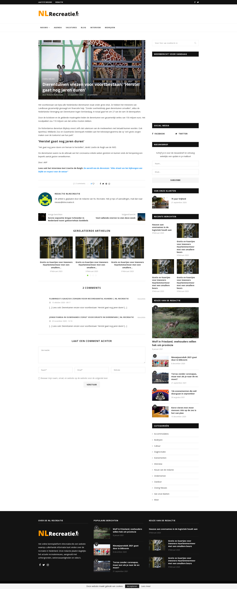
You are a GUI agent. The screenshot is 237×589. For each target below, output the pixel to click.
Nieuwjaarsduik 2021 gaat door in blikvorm (184, 358)
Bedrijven (110, 27)
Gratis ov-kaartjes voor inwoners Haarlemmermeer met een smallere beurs (186, 246)
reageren (141, 299)
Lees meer (146, 586)
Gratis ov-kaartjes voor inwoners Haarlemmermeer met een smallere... (56, 265)
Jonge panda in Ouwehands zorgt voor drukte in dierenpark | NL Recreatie (91, 317)
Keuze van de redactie (164, 469)
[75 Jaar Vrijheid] (160, 202)
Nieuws (44, 27)
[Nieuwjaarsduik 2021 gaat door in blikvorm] (160, 361)
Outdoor (158, 481)
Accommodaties (161, 433)
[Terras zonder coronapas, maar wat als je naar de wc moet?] (160, 378)
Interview (95, 27)
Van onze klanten (161, 494)
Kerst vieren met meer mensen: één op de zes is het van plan (183, 410)
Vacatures (71, 27)
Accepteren (132, 586)
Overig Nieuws (48, 79)
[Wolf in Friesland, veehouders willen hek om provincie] (175, 322)
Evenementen (160, 458)
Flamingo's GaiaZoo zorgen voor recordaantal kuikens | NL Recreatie (89, 298)
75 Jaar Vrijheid (178, 198)
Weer (156, 499)
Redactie (59, 2)
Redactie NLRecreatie (55, 95)
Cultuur (157, 446)
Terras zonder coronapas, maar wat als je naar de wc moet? (184, 377)
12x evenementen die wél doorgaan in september (184, 392)
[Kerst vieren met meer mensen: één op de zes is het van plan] (160, 411)
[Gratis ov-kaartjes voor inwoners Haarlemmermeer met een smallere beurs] (56, 247)
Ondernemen (160, 476)
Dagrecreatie (160, 451)
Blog (83, 27)
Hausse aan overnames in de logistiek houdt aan (162, 227)
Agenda (58, 27)
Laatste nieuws (45, 2)
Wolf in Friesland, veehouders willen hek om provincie (174, 343)
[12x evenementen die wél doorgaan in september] (160, 395)
